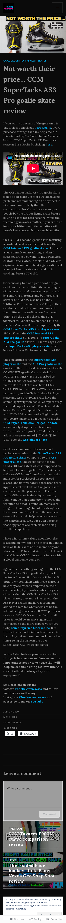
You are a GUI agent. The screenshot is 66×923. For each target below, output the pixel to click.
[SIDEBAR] (33, 894)
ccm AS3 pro (13, 722)
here (49, 144)
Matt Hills (10, 717)
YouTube (36, 701)
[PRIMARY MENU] (57, 7)
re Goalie (44, 127)
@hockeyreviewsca (28, 689)
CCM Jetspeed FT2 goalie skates (26, 248)
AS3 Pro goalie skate (47, 364)
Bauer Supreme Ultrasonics (30, 628)
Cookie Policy (18, 908)
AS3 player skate (35, 439)
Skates (42, 60)
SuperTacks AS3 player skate (29, 346)
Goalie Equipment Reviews (20, 60)
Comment (49, 814)
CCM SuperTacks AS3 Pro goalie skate (30, 423)
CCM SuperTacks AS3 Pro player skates (31, 329)
